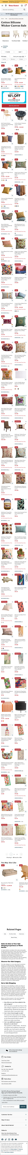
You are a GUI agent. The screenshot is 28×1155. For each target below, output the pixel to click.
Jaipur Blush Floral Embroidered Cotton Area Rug (20, 764)
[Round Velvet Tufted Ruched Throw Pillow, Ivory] (3, 86)
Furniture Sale (12, 934)
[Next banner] (26, 1)
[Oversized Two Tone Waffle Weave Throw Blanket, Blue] (16, 206)
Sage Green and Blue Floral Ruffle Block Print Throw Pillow (20, 839)
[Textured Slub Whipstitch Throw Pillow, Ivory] (3, 206)
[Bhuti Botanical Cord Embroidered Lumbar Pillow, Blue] (15, 233)
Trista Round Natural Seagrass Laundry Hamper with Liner (20, 148)
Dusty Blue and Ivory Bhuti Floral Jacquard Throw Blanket (20, 668)
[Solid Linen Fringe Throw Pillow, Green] (1, 180)
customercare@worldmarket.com (9, 1075)
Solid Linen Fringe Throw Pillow (7, 173)
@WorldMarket (5, 1134)
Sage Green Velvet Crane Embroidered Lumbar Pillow (21, 174)
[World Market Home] (14, 5)
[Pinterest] (12, 1139)
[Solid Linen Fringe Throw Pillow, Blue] (6, 180)
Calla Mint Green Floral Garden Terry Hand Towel (6, 668)
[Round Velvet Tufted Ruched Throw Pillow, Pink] (4, 86)
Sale (6, 18)
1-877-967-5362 (5, 1071)
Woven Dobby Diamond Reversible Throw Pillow (6, 615)
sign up (23, 1106)
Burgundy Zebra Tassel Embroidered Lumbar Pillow (6, 331)
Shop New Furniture (14, 14)
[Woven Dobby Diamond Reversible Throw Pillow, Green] (3, 622)
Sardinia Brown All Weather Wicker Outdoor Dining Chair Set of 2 (7, 436)
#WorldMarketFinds (14, 1134)
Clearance (21, 934)
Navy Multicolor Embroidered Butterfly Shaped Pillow (6, 226)
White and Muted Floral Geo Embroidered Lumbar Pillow (6, 305)
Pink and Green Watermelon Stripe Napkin (5, 790)
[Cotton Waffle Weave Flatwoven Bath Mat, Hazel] (15, 388)
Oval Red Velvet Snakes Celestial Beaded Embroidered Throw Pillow (6, 357)
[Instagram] (9, 1139)
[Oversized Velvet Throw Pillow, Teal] (21, 86)
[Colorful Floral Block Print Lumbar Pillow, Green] (15, 311)
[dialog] (14, 1148)
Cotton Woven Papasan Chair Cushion (20, 123)
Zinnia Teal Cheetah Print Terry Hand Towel (21, 512)
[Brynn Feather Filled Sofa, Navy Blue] (1, 888)
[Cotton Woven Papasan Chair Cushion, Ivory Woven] (15, 129)
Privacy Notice (14, 1149)
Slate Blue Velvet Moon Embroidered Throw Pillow (20, 462)
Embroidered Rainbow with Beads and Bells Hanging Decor (6, 739)
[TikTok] (6, 1139)
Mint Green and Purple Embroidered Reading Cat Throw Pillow (20, 410)
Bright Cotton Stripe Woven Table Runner (6, 715)
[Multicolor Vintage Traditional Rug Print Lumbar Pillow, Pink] (1, 648)
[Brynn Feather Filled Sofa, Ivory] (6, 888)
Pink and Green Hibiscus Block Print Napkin (7, 691)
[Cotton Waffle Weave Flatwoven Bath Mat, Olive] (18, 388)
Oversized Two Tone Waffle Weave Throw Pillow (6, 148)
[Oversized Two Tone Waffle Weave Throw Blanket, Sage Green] (18, 206)
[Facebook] (2, 1139)
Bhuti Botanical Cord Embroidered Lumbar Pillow (20, 226)
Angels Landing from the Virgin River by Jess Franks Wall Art (20, 279)
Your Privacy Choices (9, 1152)
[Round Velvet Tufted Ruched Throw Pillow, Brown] (1, 86)
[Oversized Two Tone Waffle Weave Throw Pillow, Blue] (4, 155)
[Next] (21, 854)
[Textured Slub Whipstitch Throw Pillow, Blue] (4, 206)
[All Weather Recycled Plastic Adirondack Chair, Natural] (19, 889)
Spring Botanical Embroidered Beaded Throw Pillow (6, 563)
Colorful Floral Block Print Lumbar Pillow (21, 304)
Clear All (3, 62)
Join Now (14, 2)
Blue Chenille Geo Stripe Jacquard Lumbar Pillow (20, 537)
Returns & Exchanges (6, 1062)
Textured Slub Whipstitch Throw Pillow (7, 199)
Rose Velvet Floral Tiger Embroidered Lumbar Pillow (6, 410)
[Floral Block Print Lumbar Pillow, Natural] (1, 259)
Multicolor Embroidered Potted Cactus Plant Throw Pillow (20, 563)
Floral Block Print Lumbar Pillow (7, 252)
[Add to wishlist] (12, 66)
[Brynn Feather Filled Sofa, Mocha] (4, 888)
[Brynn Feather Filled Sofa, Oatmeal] (3, 888)
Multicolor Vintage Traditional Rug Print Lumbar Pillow (6, 641)
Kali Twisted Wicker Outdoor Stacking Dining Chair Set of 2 (7, 124)
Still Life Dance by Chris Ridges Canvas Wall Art (6, 815)
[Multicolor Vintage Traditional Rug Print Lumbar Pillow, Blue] (3, 648)
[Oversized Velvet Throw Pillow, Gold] (19, 86)
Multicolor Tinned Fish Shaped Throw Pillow (6, 512)
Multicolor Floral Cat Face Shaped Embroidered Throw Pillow (7, 764)
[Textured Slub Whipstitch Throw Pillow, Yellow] (1, 206)
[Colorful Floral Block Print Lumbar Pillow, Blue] (18, 311)
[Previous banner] (1, 1)
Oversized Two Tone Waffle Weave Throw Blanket (20, 200)
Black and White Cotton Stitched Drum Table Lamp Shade (20, 716)
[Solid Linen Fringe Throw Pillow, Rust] (3, 180)
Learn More (4, 1102)
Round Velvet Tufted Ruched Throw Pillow (6, 79)
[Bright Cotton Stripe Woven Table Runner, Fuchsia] (1, 721)
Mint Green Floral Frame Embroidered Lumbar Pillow (20, 790)
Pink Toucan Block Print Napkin (20, 615)
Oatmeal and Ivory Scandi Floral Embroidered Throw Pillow (6, 488)
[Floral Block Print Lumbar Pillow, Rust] (3, 259)
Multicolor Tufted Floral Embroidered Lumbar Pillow (20, 436)
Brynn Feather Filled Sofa (7, 883)
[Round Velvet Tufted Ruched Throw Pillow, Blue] (6, 86)
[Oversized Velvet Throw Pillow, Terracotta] (18, 86)
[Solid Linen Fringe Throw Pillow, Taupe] (4, 180)
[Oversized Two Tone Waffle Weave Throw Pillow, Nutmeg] (3, 155)
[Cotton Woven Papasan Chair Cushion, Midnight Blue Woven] (16, 129)
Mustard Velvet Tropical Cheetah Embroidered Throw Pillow (7, 384)
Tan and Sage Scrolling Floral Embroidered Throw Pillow (20, 356)
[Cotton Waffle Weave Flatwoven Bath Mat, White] (16, 388)
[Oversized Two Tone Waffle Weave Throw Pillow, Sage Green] (1, 155)
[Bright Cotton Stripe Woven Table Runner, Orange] (3, 721)
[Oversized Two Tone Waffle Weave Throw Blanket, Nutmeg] (15, 206)
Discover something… (8, 9)
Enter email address (8, 1106)
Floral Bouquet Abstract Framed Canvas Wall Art (20, 487)
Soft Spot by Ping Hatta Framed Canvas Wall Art (20, 691)
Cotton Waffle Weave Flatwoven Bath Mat (20, 383)
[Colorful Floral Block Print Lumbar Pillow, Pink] (16, 311)
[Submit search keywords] (24, 9)
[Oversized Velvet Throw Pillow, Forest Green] (15, 86)
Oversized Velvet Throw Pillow (20, 79)
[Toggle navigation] (2, 5)
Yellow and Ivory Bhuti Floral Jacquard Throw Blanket (20, 641)
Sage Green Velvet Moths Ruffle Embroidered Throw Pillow (21, 253)
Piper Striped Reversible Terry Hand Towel (20, 588)
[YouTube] (16, 1139)
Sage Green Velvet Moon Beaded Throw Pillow (21, 330)
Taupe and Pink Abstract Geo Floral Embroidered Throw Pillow (7, 462)
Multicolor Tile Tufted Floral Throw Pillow (6, 537)
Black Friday (14, 937)
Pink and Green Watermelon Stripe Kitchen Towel (19, 739)
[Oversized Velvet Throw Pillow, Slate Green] (16, 86)
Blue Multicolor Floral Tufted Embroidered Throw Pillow (6, 279)
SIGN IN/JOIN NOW (14, 105)
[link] (25, 5)
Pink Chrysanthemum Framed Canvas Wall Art (7, 838)
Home (2, 18)
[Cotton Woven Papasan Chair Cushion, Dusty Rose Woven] (18, 129)
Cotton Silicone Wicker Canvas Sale (16, 18)
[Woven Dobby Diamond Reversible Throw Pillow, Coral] (1, 622)
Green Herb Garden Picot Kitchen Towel (19, 815)
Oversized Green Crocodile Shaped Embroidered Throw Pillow (6, 589)
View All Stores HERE (6, 1083)
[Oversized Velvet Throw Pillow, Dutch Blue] (22, 86)
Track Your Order (5, 1060)
